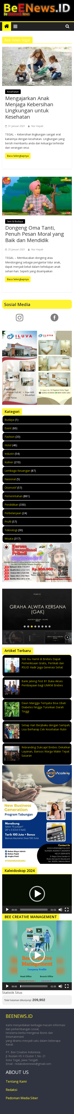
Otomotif (10, 487)
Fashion (10, 437)
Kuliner (9, 462)
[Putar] (7, 910)
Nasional (10, 479)
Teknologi (11, 530)
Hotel (8, 445)
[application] (37, 893)
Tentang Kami (16, 1081)
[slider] (34, 910)
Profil (8, 521)
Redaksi (11, 1090)
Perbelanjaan (13, 513)
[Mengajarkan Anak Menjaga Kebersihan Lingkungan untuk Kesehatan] (37, 66)
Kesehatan (13, 91)
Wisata (9, 538)
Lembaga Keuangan (17, 470)
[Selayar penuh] (67, 910)
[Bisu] (60, 910)
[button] (37, 609)
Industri (9, 454)
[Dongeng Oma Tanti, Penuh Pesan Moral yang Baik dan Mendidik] (37, 196)
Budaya (9, 420)
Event (8, 428)
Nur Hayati (37, 126)
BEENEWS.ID (19, 1016)
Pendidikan (11, 504)
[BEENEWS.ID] (6, 26)
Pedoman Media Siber (22, 1098)
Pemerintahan (13, 496)
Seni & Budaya (15, 221)
